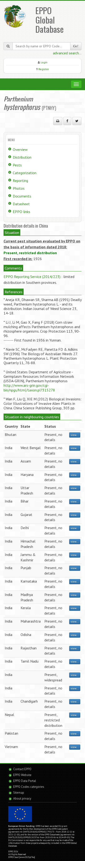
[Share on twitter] (76, 121)
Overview (20, 149)
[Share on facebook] (67, 121)
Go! (75, 46)
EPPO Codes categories (28, 787)
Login (44, 62)
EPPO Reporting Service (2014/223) (32, 276)
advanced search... (67, 53)
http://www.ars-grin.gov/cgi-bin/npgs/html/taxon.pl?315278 (29, 387)
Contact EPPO (22, 769)
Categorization (24, 172)
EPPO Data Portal (24, 781)
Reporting (20, 180)
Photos (19, 188)
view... (75, 435)
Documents (22, 196)
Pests (17, 165)
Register (43, 69)
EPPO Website (22, 775)
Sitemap (18, 793)
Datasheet (21, 203)
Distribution (22, 157)
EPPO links (21, 211)
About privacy (22, 799)
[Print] (57, 121)
